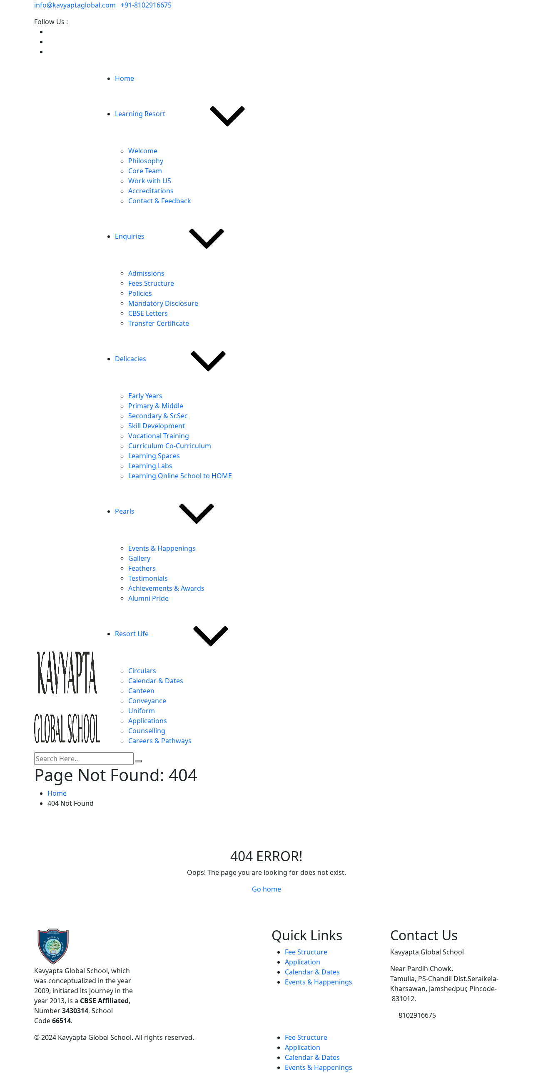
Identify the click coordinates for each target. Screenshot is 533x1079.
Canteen (141, 690)
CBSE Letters (148, 313)
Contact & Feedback (159, 200)
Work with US (149, 180)
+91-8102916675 (146, 5)
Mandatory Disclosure (163, 303)
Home (124, 78)
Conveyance (147, 700)
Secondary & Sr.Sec (158, 415)
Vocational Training (158, 435)
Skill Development (156, 425)
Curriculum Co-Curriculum (169, 445)
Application (302, 962)
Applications (147, 720)
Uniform (141, 710)
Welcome (142, 150)
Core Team (145, 170)
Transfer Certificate (158, 323)
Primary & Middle (155, 405)
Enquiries (129, 236)
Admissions (146, 273)
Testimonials (148, 578)
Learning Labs (150, 465)
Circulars (142, 670)
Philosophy (145, 160)
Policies (140, 293)
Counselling (146, 730)
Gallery (139, 558)
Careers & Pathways (160, 740)
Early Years (145, 395)
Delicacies (130, 358)
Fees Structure (151, 283)
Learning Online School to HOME (180, 475)
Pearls (124, 511)
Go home (266, 889)
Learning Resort (140, 113)
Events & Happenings (162, 548)
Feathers (142, 568)
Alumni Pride (148, 598)
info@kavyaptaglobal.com (75, 5)
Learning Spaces (154, 455)
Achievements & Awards (166, 588)
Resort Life (132, 633)
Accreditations (151, 190)
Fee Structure (306, 952)
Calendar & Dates (155, 680)
